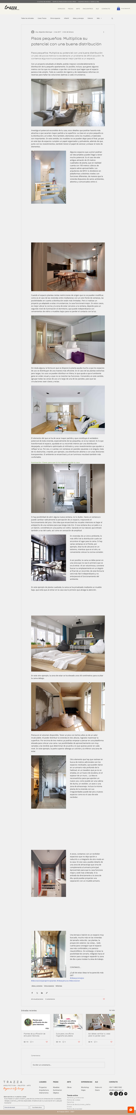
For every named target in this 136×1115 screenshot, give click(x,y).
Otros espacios (55, 18)
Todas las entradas (27, 18)
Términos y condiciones (75, 1098)
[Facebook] (121, 1094)
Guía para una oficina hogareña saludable (65, 1035)
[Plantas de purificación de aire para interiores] (35, 1022)
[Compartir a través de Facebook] (32, 993)
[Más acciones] (103, 32)
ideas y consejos (78, 18)
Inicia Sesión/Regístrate (126, 8)
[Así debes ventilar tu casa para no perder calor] (100, 1022)
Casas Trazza (42, 18)
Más (98, 18)
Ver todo (112, 1010)
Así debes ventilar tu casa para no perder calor (99, 1035)
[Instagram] (116, 1094)
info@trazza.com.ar (116, 1090)
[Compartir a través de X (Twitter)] (37, 993)
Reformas (59, 986)
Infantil (66, 18)
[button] (118, 8)
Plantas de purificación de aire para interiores (34, 1035)
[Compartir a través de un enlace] (47, 993)
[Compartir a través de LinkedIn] (42, 993)
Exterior (90, 18)
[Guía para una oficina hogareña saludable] (68, 1022)
